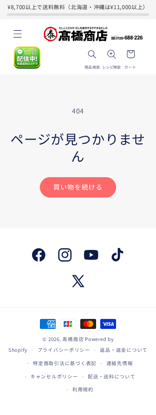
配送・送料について (112, 376)
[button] (17, 34)
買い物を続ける (78, 187)
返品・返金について (124, 349)
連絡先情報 (119, 363)
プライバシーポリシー (63, 349)
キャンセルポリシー (54, 376)
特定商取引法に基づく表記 (65, 363)
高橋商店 (73, 339)
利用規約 (83, 389)
